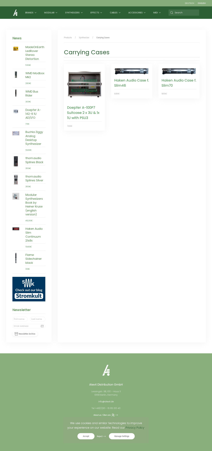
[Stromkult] (28, 289)
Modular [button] (49, 12)
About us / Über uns (102, 415)
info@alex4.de (106, 401)
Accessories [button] (135, 12)
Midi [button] (155, 12)
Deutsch (189, 3)
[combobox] (184, 12)
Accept (86, 436)
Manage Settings (121, 436)
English (202, 3)
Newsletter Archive (27, 334)
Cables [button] (113, 12)
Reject (99, 436)
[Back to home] (15, 12)
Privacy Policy (135, 428)
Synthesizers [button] (72, 12)
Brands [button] (29, 12)
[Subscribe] (42, 326)
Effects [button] (94, 12)
